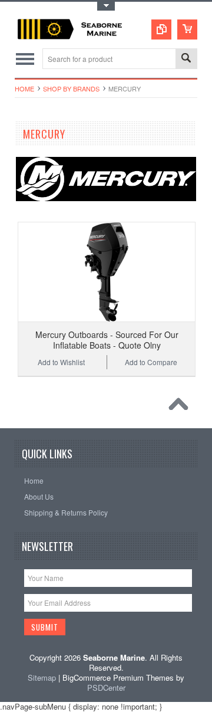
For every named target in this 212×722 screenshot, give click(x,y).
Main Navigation (25, 58)
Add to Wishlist (61, 362)
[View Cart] (187, 29)
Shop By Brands (71, 88)
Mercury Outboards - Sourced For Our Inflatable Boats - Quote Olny (106, 340)
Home (24, 88)
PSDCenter (106, 687)
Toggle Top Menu (106, 6)
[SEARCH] (186, 59)
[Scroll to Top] (181, 407)
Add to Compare (151, 362)
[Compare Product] (161, 29)
